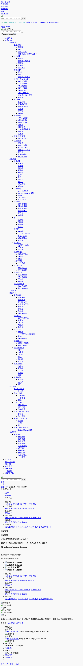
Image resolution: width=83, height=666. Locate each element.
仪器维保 (21, 437)
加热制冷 (17, 229)
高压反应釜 (22, 270)
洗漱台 (20, 373)
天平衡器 (17, 295)
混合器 (20, 213)
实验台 (20, 366)
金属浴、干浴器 (24, 150)
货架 (20, 375)
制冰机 (20, 240)
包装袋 (20, 352)
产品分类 (8, 40)
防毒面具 (21, 409)
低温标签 (21, 102)
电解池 (20, 256)
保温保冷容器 (23, 106)
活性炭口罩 (22, 405)
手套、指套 (18, 393)
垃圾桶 (20, 327)
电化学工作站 (23, 254)
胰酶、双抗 (22, 52)
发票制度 (30, 509)
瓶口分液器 (22, 88)
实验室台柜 (18, 364)
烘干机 (20, 281)
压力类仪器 (18, 265)
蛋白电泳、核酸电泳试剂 (27, 54)
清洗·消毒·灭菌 (19, 136)
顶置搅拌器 (22, 211)
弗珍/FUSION (23, 191)
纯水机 (20, 134)
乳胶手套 (21, 396)
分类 (7, 664)
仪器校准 (21, 439)
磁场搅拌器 (22, 206)
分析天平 (21, 297)
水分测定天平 (23, 304)
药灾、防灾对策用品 (21, 427)
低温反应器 (22, 236)
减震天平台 (22, 313)
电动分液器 (22, 90)
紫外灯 (20, 182)
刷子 (20, 357)
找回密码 (16, 522)
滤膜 (20, 74)
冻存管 (20, 109)
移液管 (20, 97)
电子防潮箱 (22, 277)
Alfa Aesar (22, 199)
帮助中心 (4, 14)
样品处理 (17, 141)
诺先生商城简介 (11, 527)
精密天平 (21, 300)
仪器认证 (21, 453)
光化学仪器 (18, 261)
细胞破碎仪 (22, 154)
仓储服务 (21, 443)
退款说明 (27, 518)
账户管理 (23, 509)
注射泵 (20, 227)
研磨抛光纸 (22, 338)
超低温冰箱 (22, 120)
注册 (2, 484)
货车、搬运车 (23, 343)
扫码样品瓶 (22, 104)
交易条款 (32, 504)
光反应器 (21, 263)
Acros (20, 195)
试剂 (10, 462)
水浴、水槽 (22, 145)
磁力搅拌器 (22, 204)
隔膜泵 (20, 222)
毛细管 (20, 186)
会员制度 (9, 504)
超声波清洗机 (23, 138)
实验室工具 (18, 341)
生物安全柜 (22, 122)
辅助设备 (17, 243)
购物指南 (16, 504)
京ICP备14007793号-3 (16, 623)
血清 (20, 49)
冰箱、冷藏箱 (23, 118)
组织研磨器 (22, 157)
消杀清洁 (21, 441)
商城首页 (8, 38)
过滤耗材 (17, 70)
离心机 (20, 143)
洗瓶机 (20, 320)
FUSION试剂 (43, 22)
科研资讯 (49, 527)
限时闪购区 (9, 469)
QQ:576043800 (13, 639)
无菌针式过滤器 (32, 22)
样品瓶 (20, 170)
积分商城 (8, 466)
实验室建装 (22, 446)
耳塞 (20, 423)
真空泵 (20, 220)
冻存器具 (17, 100)
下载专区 (8, 471)
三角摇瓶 (21, 68)
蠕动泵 (20, 224)
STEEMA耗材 (53, 22)
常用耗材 (17, 161)
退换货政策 (9, 518)
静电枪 (20, 311)
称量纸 (20, 309)
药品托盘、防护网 (25, 430)
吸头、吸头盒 (23, 93)
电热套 (20, 231)
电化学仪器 (18, 252)
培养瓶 (20, 63)
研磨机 (20, 332)
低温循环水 (22, 238)
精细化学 (13, 159)
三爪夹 (20, 382)
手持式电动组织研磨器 (26, 334)
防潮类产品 (18, 272)
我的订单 (4, 6)
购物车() (4, 11)
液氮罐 (20, 131)
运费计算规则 (36, 518)
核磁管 (20, 168)
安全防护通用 (19, 389)
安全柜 (20, 370)
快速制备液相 (23, 288)
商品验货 (8, 513)
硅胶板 (20, 166)
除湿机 (20, 249)
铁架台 (20, 380)
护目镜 (20, 414)
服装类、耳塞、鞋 (21, 418)
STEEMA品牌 (23, 527)
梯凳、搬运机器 (24, 345)
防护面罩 (21, 416)
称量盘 (20, 307)
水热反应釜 (22, 268)
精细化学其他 (19, 284)
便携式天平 (22, 302)
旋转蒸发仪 (22, 208)
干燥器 (20, 279)
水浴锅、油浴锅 (24, 233)
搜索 (23, 18)
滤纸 (20, 72)
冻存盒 (20, 111)
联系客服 (23, 522)
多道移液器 (22, 84)
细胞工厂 (21, 65)
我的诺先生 (24, 504)
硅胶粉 (20, 163)
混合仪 (20, 152)
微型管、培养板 (24, 61)
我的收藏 (4, 9)
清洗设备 (17, 316)
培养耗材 (17, 56)
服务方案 (17, 434)
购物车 (12, 664)
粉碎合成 (17, 329)
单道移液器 (22, 81)
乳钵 (20, 336)
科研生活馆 (9, 473)
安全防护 (13, 386)
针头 (20, 177)
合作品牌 (42, 527)
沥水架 (20, 361)
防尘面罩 (21, 407)
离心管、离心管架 (25, 95)
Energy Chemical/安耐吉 (27, 193)
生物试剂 (17, 45)
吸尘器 (20, 322)
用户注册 (9, 522)
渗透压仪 (21, 127)
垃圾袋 (20, 325)
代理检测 (21, 448)
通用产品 (13, 293)
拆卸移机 (21, 450)
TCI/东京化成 (23, 197)
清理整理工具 (19, 348)
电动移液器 (22, 86)
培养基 (20, 47)
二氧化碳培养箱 (24, 129)
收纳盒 (20, 354)
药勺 (20, 175)
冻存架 (20, 113)
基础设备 (17, 115)
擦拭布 (20, 359)
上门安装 (21, 457)
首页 (3, 664)
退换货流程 (18, 518)
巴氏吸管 (21, 184)
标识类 (20, 391)
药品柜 (20, 368)
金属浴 (20, 215)
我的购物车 (6, 27)
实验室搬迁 (22, 455)
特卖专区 (8, 464)
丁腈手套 (21, 398)
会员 (17, 664)
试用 (8, 459)
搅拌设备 (17, 202)
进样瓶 (20, 173)
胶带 (20, 350)
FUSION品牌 (34, 527)
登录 (2, 482)
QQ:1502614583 (13, 632)
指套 (20, 400)
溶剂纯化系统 (23, 245)
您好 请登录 (5, 2)
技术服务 (13, 432)
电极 (20, 259)
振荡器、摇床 (23, 147)
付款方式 (16, 509)
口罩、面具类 (19, 402)
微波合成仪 (22, 286)
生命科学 (13, 42)
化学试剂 (17, 189)
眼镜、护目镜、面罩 (21, 411)
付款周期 (9, 509)
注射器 (20, 179)
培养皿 (20, 58)
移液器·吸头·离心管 (21, 79)
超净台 (20, 125)
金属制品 (17, 377)
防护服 (20, 421)
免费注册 (4, 4)
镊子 (20, 384)
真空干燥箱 (22, 275)
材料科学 (13, 291)
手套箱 (20, 247)
